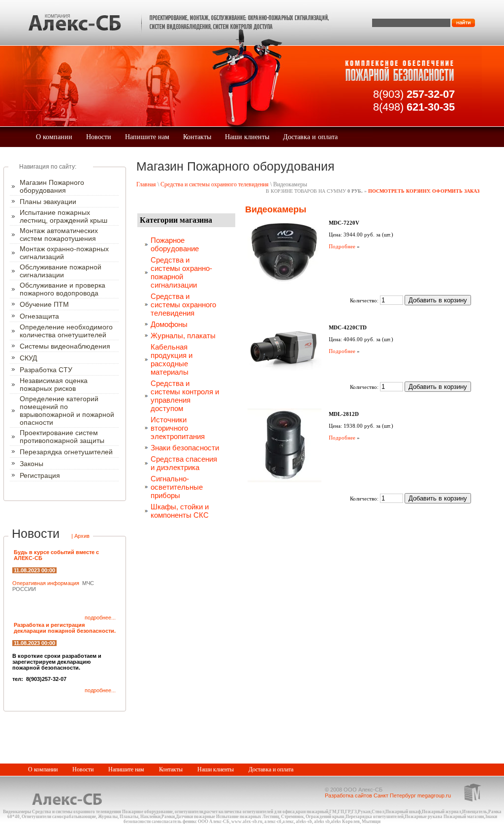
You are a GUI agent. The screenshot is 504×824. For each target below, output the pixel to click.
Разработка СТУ (46, 370)
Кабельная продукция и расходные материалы (171, 359)
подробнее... (100, 617)
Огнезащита (39, 316)
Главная (146, 184)
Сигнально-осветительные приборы (177, 487)
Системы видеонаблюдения (65, 346)
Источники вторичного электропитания (178, 428)
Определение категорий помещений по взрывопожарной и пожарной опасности (67, 410)
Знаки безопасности (185, 447)
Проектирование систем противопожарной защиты (62, 436)
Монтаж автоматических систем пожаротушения (59, 234)
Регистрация (40, 475)
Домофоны (169, 324)
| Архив (80, 536)
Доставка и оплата (310, 137)
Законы (31, 464)
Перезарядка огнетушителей (66, 452)
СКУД (28, 358)
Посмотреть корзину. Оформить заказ (423, 191)
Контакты (197, 137)
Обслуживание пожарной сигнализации (60, 271)
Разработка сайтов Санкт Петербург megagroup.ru (388, 795)
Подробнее (342, 246)
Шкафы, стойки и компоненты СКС (180, 510)
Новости (98, 137)
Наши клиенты (247, 137)
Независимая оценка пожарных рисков (54, 384)
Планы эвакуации (48, 202)
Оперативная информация (46, 583)
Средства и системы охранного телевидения (214, 184)
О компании (54, 137)
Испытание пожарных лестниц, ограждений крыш (63, 216)
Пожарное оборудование (175, 244)
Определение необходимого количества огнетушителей (66, 331)
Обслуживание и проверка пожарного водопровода (62, 289)
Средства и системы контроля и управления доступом (185, 395)
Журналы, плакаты (183, 335)
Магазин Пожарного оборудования (52, 186)
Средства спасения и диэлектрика (184, 463)
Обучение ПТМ (44, 304)
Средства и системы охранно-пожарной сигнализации (181, 272)
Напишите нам (147, 137)
